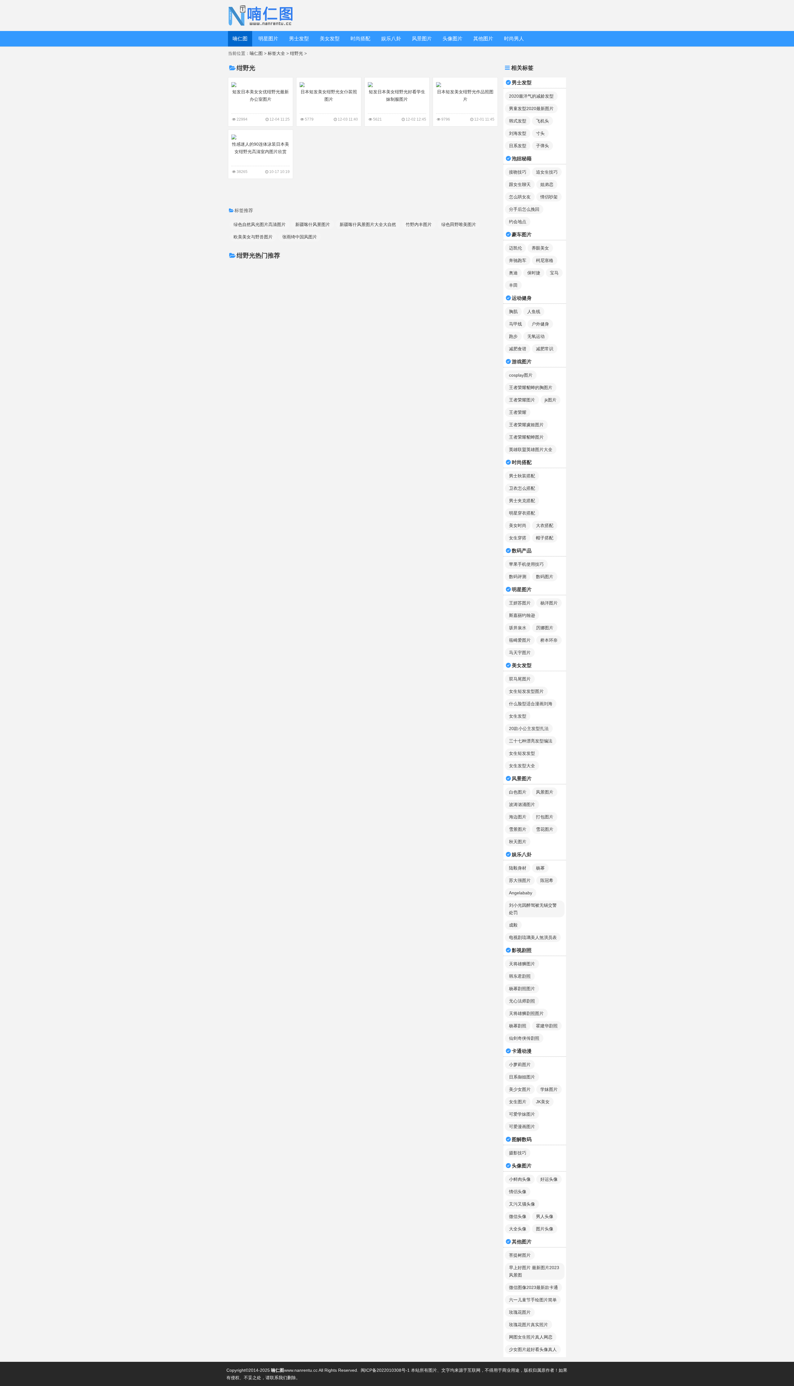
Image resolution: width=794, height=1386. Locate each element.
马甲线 (515, 323)
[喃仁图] (261, 15)
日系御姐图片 (522, 1076)
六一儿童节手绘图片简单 (533, 1299)
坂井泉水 (517, 627)
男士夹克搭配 (522, 500)
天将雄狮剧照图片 (526, 1013)
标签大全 (276, 53)
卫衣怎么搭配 (522, 488)
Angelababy (520, 892)
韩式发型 (517, 120)
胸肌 (513, 311)
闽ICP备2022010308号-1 (385, 1370)
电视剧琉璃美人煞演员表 (533, 937)
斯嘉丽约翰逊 (522, 615)
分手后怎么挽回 (524, 209)
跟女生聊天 (520, 184)
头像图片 (452, 38)
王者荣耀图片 (522, 399)
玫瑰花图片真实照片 (528, 1324)
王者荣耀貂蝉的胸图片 (530, 387)
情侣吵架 (549, 196)
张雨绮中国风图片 (299, 236)
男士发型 (299, 38)
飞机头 (542, 120)
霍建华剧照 (547, 1025)
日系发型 (517, 145)
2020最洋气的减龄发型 (531, 96)
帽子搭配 (544, 537)
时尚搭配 (360, 38)
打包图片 (544, 816)
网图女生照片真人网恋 (530, 1337)
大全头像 (517, 1228)
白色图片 (517, 792)
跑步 (513, 336)
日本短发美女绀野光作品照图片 (465, 95)
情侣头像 (517, 1191)
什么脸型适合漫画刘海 (530, 703)
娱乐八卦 (391, 38)
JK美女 (543, 1101)
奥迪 (513, 272)
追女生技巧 (547, 172)
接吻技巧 (517, 172)
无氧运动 (536, 336)
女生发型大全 (522, 765)
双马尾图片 (520, 678)
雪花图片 (544, 829)
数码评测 (517, 576)
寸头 (540, 133)
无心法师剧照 (522, 1001)
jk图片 (550, 399)
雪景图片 (517, 829)
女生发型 (517, 716)
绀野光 (296, 53)
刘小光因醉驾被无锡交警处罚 (533, 909)
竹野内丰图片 (419, 224)
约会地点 (517, 221)
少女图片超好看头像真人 (533, 1349)
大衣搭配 (544, 525)
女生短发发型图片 (526, 691)
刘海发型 (517, 133)
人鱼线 (533, 311)
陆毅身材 (517, 868)
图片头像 (544, 1228)
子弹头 (542, 145)
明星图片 (268, 38)
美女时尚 (517, 525)
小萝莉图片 (520, 1064)
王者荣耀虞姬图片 (526, 424)
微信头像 (517, 1216)
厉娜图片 (544, 627)
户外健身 (540, 323)
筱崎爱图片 (520, 640)
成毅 (513, 925)
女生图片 (517, 1101)
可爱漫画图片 (522, 1126)
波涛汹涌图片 (522, 804)
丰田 (513, 285)
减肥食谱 (517, 348)
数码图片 (544, 576)
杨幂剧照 (517, 1025)
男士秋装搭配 (522, 475)
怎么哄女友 (520, 196)
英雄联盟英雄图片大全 (530, 449)
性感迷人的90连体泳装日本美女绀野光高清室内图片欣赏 (260, 148)
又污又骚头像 (522, 1204)
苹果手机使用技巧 (526, 564)
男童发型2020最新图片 (531, 108)
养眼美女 (540, 248)
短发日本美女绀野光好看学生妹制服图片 (397, 95)
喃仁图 (240, 38)
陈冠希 (546, 880)
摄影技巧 (517, 1152)
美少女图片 (520, 1089)
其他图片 (483, 38)
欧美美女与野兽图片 (253, 236)
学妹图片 (549, 1089)
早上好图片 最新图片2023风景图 (534, 1271)
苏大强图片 (520, 880)
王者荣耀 (517, 412)
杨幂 (540, 868)
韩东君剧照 (520, 976)
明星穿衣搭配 (522, 513)
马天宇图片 (520, 652)
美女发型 (330, 38)
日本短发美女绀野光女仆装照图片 (329, 95)
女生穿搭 (517, 537)
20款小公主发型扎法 (529, 728)
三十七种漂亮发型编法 (530, 740)
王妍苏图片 (520, 602)
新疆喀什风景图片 (312, 224)
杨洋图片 (549, 602)
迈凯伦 (515, 248)
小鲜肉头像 (520, 1179)
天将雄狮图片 (522, 963)
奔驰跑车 (517, 260)
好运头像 (549, 1179)
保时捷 (533, 272)
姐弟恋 (546, 184)
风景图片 (422, 38)
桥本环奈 (549, 640)
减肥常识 (544, 348)
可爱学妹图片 (522, 1114)
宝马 (554, 272)
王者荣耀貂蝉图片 (526, 437)
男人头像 (544, 1216)
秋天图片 (517, 841)
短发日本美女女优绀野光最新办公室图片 (260, 95)
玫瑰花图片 (520, 1312)
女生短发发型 (522, 753)
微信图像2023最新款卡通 (533, 1287)
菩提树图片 (520, 1255)
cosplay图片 (521, 375)
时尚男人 (514, 38)
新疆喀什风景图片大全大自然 (368, 224)
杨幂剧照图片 (522, 988)
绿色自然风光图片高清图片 (260, 224)
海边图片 (517, 816)
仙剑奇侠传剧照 (524, 1038)
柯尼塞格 (544, 260)
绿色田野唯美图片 (458, 224)
